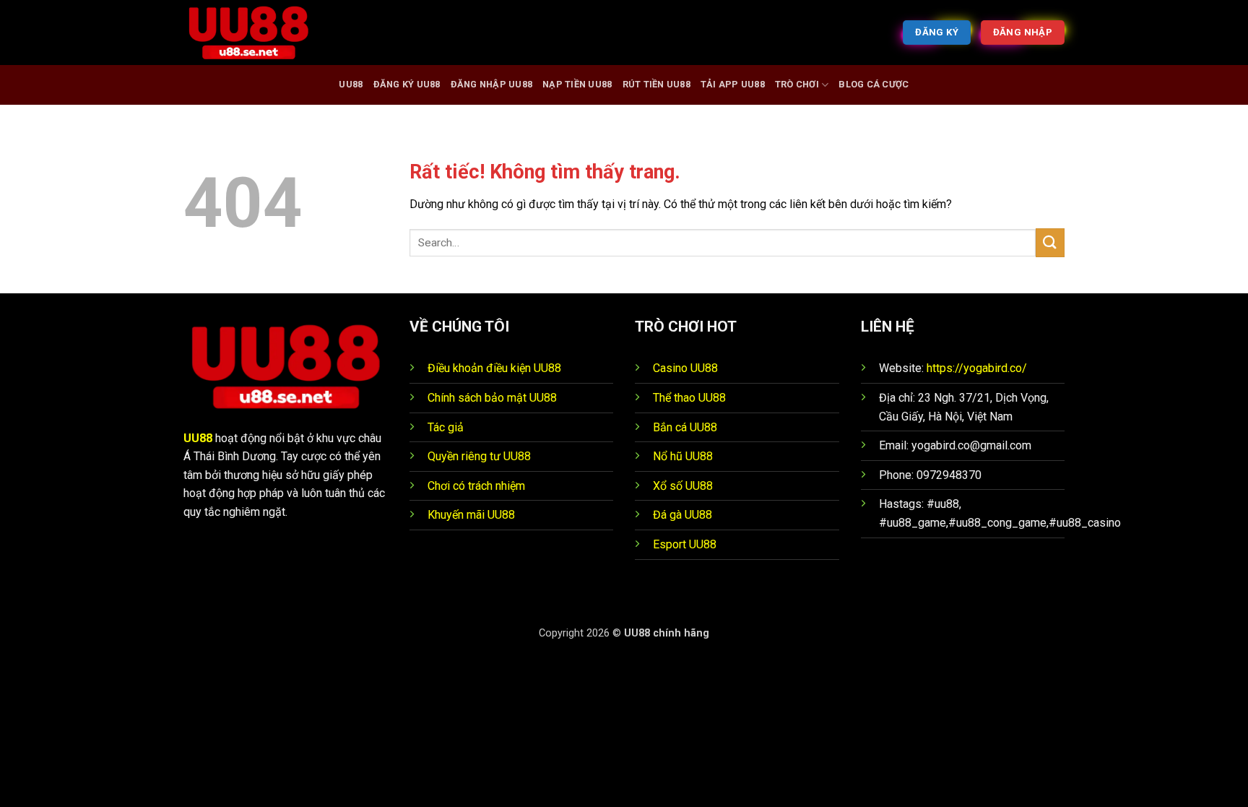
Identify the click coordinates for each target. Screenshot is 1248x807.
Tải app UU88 (733, 84)
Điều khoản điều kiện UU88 (494, 368)
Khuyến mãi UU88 (471, 515)
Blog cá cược (873, 84)
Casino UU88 (685, 368)
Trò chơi (797, 84)
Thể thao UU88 (689, 398)
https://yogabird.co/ (977, 368)
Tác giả (446, 427)
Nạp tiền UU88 (577, 84)
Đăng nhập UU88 (492, 84)
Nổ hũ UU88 (683, 456)
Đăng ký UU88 (407, 84)
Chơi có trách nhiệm (476, 486)
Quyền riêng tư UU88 (479, 456)
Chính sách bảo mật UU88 (492, 398)
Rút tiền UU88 (656, 84)
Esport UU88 (684, 544)
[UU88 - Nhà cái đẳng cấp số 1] (255, 32)
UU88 (351, 84)
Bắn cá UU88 (685, 427)
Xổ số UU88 (683, 486)
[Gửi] (1050, 242)
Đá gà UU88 (682, 515)
